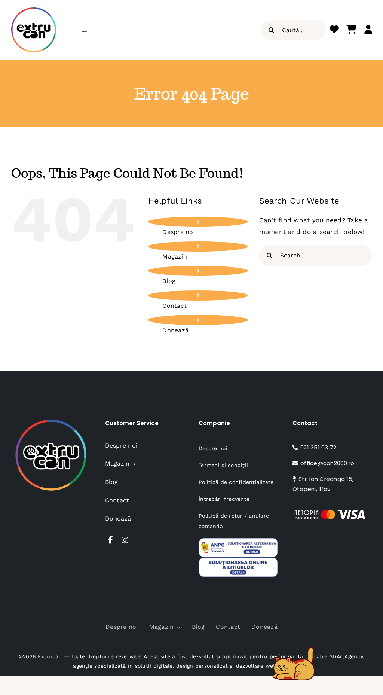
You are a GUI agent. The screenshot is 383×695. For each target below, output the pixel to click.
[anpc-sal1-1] (238, 541)
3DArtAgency (346, 656)
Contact (174, 305)
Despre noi (178, 231)
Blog (168, 280)
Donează (175, 330)
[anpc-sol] (238, 560)
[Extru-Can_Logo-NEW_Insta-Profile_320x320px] (33, 10)
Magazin (174, 256)
